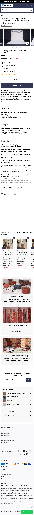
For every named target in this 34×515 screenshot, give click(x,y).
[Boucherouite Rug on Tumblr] (21, 454)
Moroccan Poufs (6, 435)
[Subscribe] (28, 380)
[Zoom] (27, 43)
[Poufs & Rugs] (17, 286)
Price (3, 56)
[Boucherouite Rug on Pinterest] (30, 451)
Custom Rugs (5, 442)
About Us (3, 469)
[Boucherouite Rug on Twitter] (27, 451)
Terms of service (6, 474)
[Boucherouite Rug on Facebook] (21, 451)
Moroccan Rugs (5, 433)
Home (2, 15)
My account (4, 483)
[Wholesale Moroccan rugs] (17, 345)
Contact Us (4, 472)
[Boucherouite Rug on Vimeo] (27, 454)
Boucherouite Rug (6, 26)
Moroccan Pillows (6, 438)
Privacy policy (5, 476)
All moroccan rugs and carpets (16, 233)
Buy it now (17, 85)
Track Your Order (6, 481)
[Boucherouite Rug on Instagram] (18, 451)
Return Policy (5, 479)
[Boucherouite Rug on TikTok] (18, 454)
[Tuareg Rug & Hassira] (17, 315)
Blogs (3, 431)
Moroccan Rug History (7, 440)
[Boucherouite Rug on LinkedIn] (24, 454)
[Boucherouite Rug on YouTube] (24, 451)
